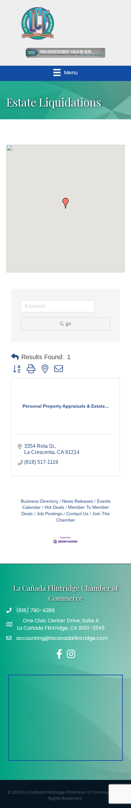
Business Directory (39, 501)
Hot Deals (54, 507)
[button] (65, 203)
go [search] (68, 323)
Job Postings (49, 513)
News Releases (77, 501)
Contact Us (77, 513)
